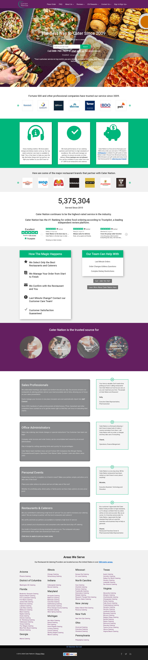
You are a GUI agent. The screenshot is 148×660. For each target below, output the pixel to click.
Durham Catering (80, 589)
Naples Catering (25, 614)
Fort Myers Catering (26, 600)
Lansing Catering (53, 628)
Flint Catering (52, 624)
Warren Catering (53, 634)
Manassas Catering (109, 613)
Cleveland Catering (81, 631)
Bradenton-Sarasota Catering (29, 594)
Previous (18, 106)
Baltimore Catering (53, 598)
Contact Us (105, 4)
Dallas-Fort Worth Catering (111, 578)
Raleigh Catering (80, 595)
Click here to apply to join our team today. (37, 536)
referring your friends (119, 159)
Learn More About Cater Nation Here (102, 287)
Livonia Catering (53, 630)
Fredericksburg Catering (111, 605)
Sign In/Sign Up (120, 4)
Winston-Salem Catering (83, 599)
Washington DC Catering (27, 585)
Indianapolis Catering (54, 585)
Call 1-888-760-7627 (102, 281)
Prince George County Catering (58, 608)
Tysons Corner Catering (111, 627)
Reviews (80, 4)
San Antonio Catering (110, 584)
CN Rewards (92, 4)
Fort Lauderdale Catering (28, 598)
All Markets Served (74, 646)
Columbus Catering (81, 629)
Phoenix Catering (25, 576)
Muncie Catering (53, 587)
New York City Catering (82, 618)
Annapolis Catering (54, 596)
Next (130, 106)
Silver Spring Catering (54, 612)
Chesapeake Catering (110, 599)
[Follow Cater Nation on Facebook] (122, 654)
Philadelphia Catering (82, 640)
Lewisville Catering (109, 582)
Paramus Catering (81, 610)
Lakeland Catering (25, 606)
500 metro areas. (106, 562)
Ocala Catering (24, 616)
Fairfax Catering (108, 601)
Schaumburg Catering (55, 576)
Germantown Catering (55, 606)
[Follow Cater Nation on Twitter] (126, 654)
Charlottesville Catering (110, 597)
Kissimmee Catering (26, 604)
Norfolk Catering (108, 619)
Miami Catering (24, 612)
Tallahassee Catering (26, 622)
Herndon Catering (109, 609)
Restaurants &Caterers (117, 347)
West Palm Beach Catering (28, 628)
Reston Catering (108, 621)
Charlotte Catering (81, 587)
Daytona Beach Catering (27, 596)
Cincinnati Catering (81, 627)
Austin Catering (108, 574)
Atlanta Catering (25, 639)
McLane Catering (108, 615)
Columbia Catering (53, 602)
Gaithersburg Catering (55, 604)
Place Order (51, 4)
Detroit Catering (53, 622)
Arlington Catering (109, 595)
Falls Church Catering (110, 603)
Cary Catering (79, 585)
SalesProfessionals (30, 349)
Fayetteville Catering (81, 591)
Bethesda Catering (53, 600)
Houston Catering (108, 580)
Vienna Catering (108, 629)
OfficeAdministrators (59, 348)
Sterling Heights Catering (55, 632)
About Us (69, 4)
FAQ (60, 4)
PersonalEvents (88, 348)
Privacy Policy (40, 654)
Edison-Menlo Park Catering (84, 608)
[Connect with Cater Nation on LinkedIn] (130, 654)
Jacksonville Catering (26, 602)
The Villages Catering (26, 626)
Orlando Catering (25, 618)
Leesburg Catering (109, 611)
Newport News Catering (110, 617)
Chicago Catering (53, 574)
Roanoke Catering (109, 625)
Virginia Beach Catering (110, 631)
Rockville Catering (53, 610)
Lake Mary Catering (26, 608)
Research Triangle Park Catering (85, 597)
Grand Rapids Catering (55, 626)
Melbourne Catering (26, 610)
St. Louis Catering (81, 576)
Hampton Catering (109, 607)
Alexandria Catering (109, 593)
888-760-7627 (60, 51)
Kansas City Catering (82, 574)
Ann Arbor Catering (54, 620)
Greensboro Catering (82, 593)
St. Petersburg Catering (27, 620)
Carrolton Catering (109, 576)
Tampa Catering (25, 624)
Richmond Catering (109, 623)
